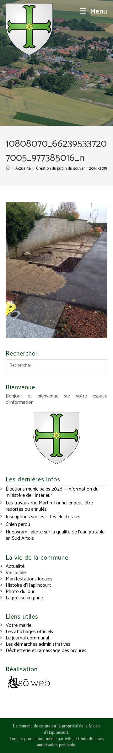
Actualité (15, 566)
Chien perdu (18, 524)
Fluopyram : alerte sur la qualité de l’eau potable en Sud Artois (55, 535)
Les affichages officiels (29, 631)
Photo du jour (20, 591)
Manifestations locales (29, 579)
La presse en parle (24, 598)
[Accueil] (8, 168)
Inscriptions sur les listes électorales (43, 517)
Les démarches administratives (38, 644)
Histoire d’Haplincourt (28, 585)
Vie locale (16, 572)
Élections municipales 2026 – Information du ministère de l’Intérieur (52, 492)
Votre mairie (18, 625)
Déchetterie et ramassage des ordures (46, 650)
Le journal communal (27, 638)
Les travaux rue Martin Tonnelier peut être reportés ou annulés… (49, 506)
